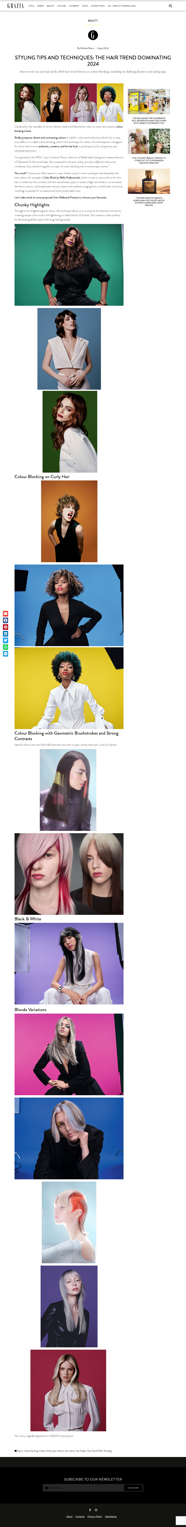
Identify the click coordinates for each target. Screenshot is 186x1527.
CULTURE (61, 6)
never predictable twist (68, 191)
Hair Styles (81, 1450)
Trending (107, 1450)
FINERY (40, 6)
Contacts (80, 1516)
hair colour (69, 1450)
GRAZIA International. (61, 1436)
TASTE (85, 6)
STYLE (31, 6)
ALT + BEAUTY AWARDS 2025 (122, 6)
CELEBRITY (74, 6)
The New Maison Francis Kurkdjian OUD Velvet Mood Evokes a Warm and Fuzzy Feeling (149, 202)
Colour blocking (31, 1450)
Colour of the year (47, 1450)
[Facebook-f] (90, 1510)
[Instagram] (96, 1510)
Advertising (111, 1516)
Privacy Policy (94, 1516)
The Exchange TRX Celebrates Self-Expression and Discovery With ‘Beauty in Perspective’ (149, 121)
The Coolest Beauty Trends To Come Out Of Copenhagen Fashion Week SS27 (149, 160)
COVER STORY (98, 6)
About (69, 1516)
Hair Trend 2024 (95, 1450)
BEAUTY (50, 6)
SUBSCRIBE (133, 1487)
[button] (170, 6)
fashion (60, 1450)
